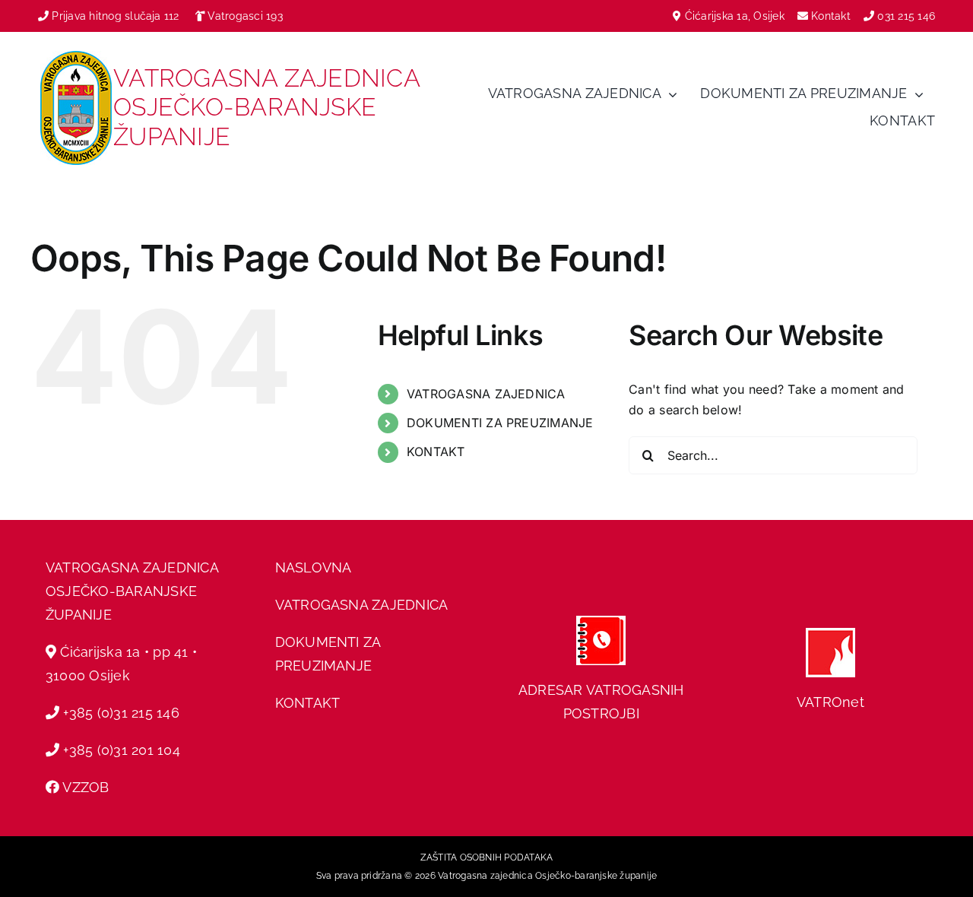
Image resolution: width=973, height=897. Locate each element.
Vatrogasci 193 (245, 16)
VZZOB (85, 787)
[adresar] (601, 621)
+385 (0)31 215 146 (121, 713)
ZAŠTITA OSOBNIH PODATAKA (486, 857)
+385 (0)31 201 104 (121, 750)
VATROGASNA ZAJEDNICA (486, 393)
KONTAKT (436, 451)
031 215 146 (906, 16)
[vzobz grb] (76, 57)
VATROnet (830, 702)
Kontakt (832, 16)
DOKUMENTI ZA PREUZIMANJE (500, 422)
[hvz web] (830, 634)
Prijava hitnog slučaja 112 (114, 16)
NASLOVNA (313, 567)
